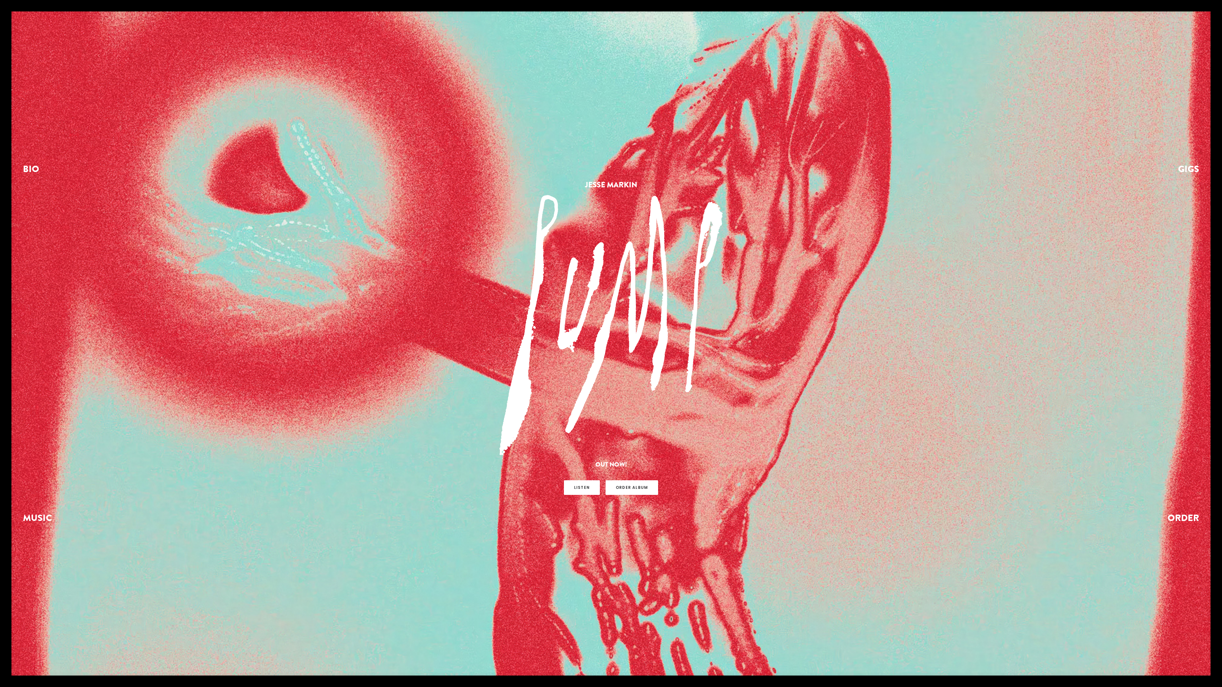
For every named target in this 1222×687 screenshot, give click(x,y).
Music (37, 517)
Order (1183, 517)
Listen (582, 487)
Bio (31, 169)
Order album (632, 487)
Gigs (1188, 169)
